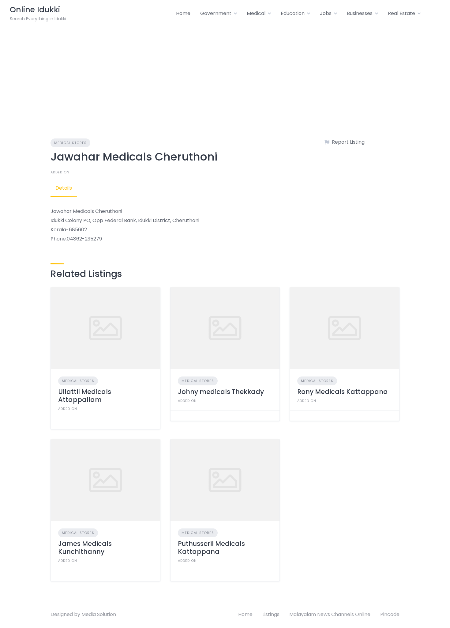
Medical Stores (70, 142)
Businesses (360, 13)
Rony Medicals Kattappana (342, 391)
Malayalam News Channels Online (329, 614)
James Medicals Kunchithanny (85, 547)
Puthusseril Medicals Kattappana (211, 547)
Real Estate (401, 13)
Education (293, 13)
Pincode (389, 614)
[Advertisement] (225, 73)
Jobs (326, 13)
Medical (256, 13)
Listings (270, 614)
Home (183, 13)
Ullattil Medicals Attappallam (84, 395)
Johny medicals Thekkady (221, 391)
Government (215, 13)
